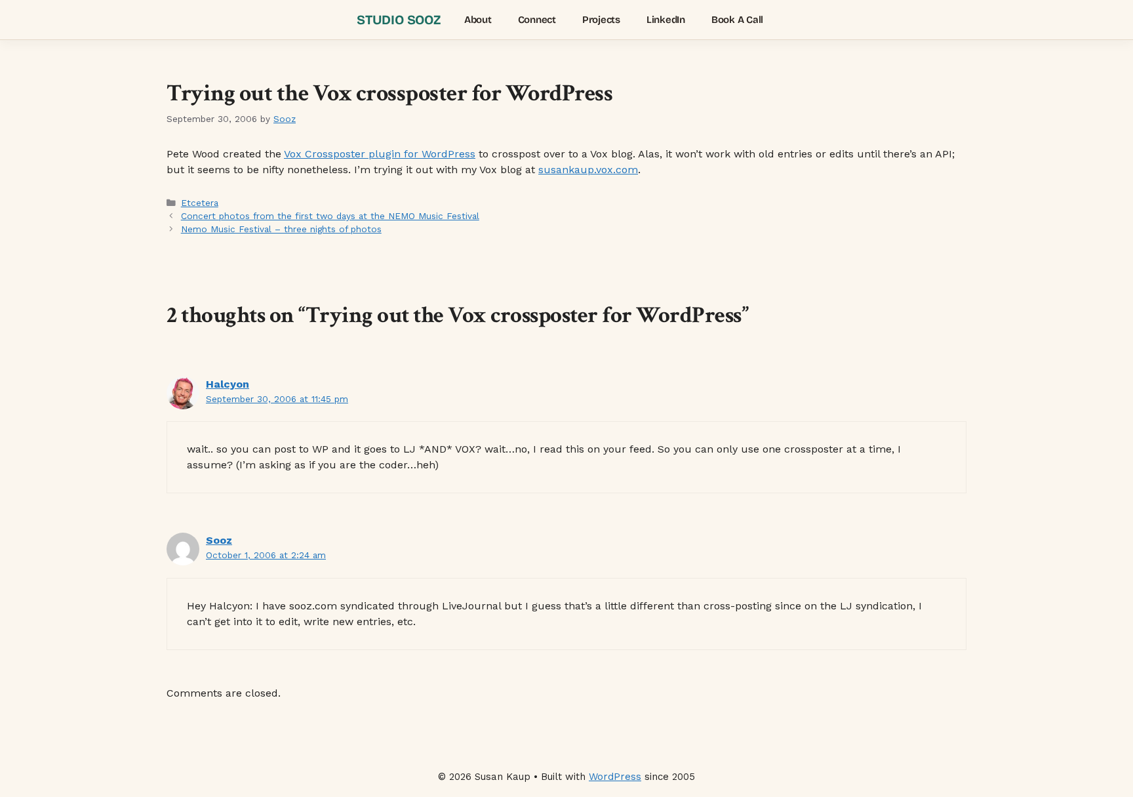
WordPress (615, 777)
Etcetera (199, 202)
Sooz (219, 540)
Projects (601, 20)
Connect (537, 20)
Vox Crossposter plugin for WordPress (379, 154)
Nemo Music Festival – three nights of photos (281, 229)
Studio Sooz (399, 20)
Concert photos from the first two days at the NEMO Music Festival (330, 216)
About (478, 20)
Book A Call (737, 20)
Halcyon (227, 384)
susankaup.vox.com (588, 169)
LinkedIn (665, 20)
